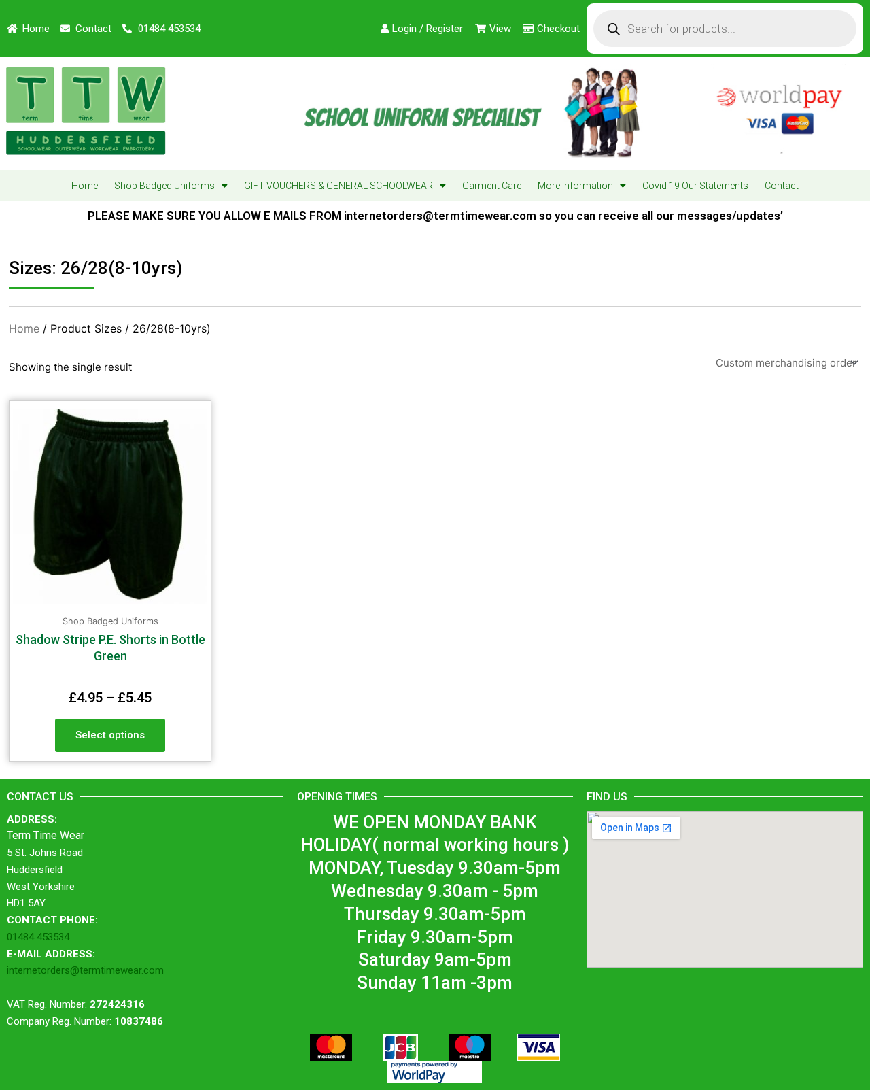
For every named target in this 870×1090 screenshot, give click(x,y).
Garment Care (491, 185)
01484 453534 (38, 937)
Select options (110, 735)
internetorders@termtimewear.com (85, 970)
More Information (575, 185)
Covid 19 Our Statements (695, 185)
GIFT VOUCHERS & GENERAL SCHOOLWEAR (338, 185)
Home (84, 185)
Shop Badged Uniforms (164, 185)
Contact (782, 185)
